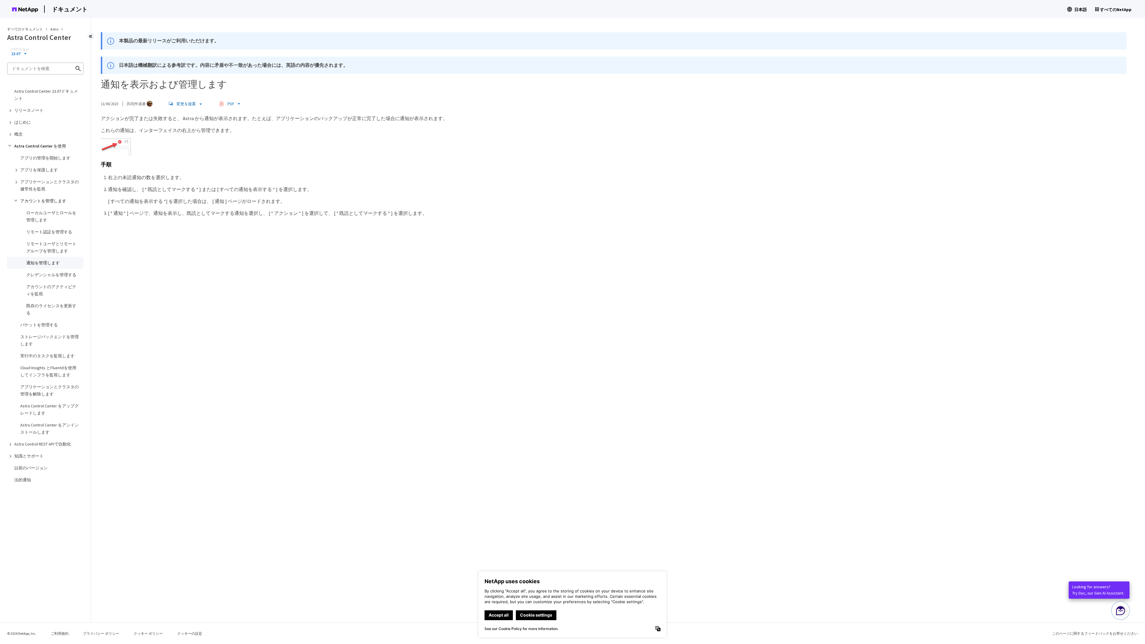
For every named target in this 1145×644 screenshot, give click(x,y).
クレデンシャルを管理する (51, 274)
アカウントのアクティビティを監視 (51, 290)
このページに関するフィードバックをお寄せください (1095, 633)
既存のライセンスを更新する (51, 309)
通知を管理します (43, 263)
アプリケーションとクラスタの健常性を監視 (49, 185)
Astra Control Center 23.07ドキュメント (46, 95)
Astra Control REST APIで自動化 (42, 444)
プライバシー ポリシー (101, 633)
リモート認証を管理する (49, 232)
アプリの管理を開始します (45, 158)
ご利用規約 (60, 633)
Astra (54, 29)
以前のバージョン (31, 468)
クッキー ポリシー (148, 633)
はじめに (22, 122)
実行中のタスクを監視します (47, 356)
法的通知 (22, 479)
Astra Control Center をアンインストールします (49, 428)
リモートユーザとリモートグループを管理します (51, 247)
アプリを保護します (39, 170)
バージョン (20, 49)
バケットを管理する (39, 325)
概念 (18, 134)
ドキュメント (70, 9)
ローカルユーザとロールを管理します (51, 216)
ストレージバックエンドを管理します (49, 340)
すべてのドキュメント (25, 29)
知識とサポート (29, 456)
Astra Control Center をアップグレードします (49, 409)
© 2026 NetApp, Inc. (21, 633)
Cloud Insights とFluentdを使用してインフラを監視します (48, 371)
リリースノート (29, 110)
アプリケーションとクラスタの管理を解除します (49, 390)
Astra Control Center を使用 (40, 146)
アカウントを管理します (43, 201)
